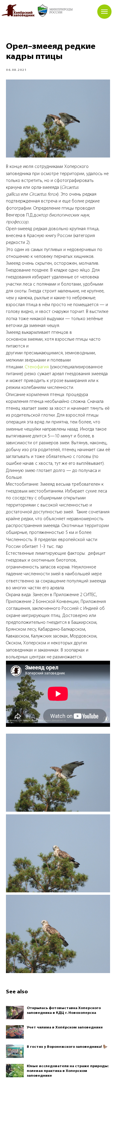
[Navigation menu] (104, 12)
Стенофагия (37, 367)
